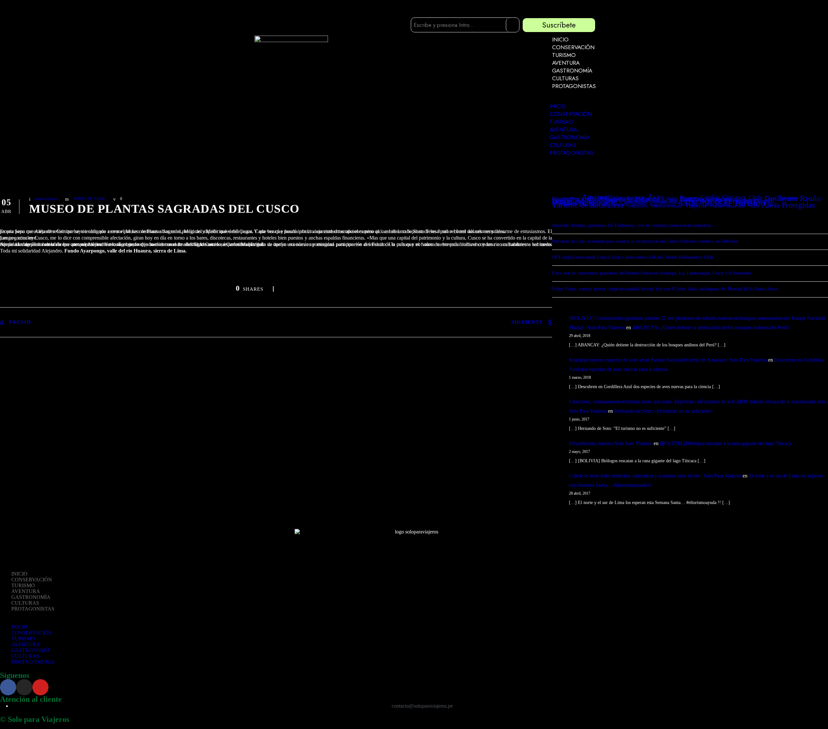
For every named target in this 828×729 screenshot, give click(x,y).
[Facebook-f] (8, 687)
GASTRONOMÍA (572, 70)
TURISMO (564, 55)
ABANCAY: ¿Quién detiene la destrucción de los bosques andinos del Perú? (710, 327)
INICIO (560, 39)
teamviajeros (46, 198)
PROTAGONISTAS (574, 86)
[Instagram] (24, 687)
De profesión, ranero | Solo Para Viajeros (610, 443)
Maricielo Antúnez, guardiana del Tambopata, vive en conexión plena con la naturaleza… (633, 225)
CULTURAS (565, 78)
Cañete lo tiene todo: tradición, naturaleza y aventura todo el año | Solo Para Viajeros (655, 475)
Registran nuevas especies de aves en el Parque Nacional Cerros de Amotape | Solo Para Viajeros (668, 360)
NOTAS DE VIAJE (89, 198)
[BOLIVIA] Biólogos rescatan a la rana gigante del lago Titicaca (725, 443)
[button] (568, 99)
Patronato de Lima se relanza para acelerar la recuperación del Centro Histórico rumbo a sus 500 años (645, 241)
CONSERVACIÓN (573, 47)
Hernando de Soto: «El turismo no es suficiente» (663, 411)
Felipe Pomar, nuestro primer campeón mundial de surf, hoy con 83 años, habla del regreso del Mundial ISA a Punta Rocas (665, 288)
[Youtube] (40, 687)
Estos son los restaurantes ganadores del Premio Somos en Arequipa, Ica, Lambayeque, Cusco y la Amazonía (651, 273)
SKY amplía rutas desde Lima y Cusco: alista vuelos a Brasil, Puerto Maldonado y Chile (633, 257)
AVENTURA (566, 63)
